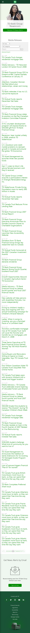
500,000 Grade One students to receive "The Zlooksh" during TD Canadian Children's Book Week (15, 408)
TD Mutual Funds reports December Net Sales (12, 100)
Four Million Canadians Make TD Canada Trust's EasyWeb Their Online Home (15, 367)
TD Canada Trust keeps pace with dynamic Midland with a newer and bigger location (13, 377)
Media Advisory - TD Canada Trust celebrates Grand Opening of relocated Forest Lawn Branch (15, 386)
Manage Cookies (15, 616)
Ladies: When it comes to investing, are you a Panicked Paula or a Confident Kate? (13, 321)
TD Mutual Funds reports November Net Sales (12, 197)
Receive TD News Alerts (15, 30)
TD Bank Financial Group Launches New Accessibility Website (13, 233)
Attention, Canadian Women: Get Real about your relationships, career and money (15, 84)
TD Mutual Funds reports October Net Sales (12, 435)
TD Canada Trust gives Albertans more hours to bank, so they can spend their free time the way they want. (15, 495)
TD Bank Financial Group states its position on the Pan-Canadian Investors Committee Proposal (15, 116)
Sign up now (15, 585)
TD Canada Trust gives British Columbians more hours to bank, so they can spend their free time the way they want (14, 476)
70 (20, 551)
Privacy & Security (15, 605)
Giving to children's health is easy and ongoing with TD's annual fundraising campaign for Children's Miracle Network (15, 310)
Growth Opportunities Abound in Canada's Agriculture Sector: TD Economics (14, 278)
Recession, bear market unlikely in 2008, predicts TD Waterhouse (14, 137)
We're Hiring (15, 614)
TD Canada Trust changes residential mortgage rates (12, 58)
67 (15, 551)
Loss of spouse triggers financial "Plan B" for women (15, 466)
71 (22, 551)
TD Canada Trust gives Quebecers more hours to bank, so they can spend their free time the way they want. (15, 529)
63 (7, 551)
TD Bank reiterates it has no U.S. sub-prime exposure (15, 92)
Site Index (15, 619)
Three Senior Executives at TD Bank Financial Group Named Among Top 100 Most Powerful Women (14, 345)
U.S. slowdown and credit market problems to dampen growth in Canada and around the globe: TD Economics (14, 148)
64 (9, 551)
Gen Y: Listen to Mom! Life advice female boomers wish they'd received (13, 168)
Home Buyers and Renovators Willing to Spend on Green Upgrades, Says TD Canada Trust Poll (15, 357)
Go (21, 49)
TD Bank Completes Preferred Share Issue (14, 485)
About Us (15, 612)
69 (19, 551)
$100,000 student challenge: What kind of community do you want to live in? (15, 444)
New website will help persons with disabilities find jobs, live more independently (14, 300)
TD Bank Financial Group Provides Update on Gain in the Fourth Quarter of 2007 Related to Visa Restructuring (14, 426)
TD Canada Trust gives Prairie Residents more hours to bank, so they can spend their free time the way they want (14, 506)
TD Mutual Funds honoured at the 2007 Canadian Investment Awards (14, 252)
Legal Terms (15, 607)
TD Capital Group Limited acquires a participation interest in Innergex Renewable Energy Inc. (14, 178)
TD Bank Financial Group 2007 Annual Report (14, 212)
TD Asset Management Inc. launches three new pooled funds (13, 158)
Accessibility (15, 610)
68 (17, 551)
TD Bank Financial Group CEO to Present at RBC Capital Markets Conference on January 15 (15, 74)
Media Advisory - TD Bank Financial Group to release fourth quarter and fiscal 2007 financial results (14, 289)
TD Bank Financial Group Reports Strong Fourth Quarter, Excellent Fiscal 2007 (14, 269)
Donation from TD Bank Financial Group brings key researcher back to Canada (12, 242)
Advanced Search (6, 52)
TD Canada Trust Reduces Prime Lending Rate (14, 205)
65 (11, 551)
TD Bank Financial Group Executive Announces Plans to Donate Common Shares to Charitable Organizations (14, 222)
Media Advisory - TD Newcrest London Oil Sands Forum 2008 (14, 65)
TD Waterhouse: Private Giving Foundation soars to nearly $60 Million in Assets (14, 189)
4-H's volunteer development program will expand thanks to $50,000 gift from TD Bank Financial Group (14, 126)
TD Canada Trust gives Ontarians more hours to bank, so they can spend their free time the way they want (15, 518)
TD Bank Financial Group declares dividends (12, 260)
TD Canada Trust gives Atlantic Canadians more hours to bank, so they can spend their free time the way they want (14, 541)
